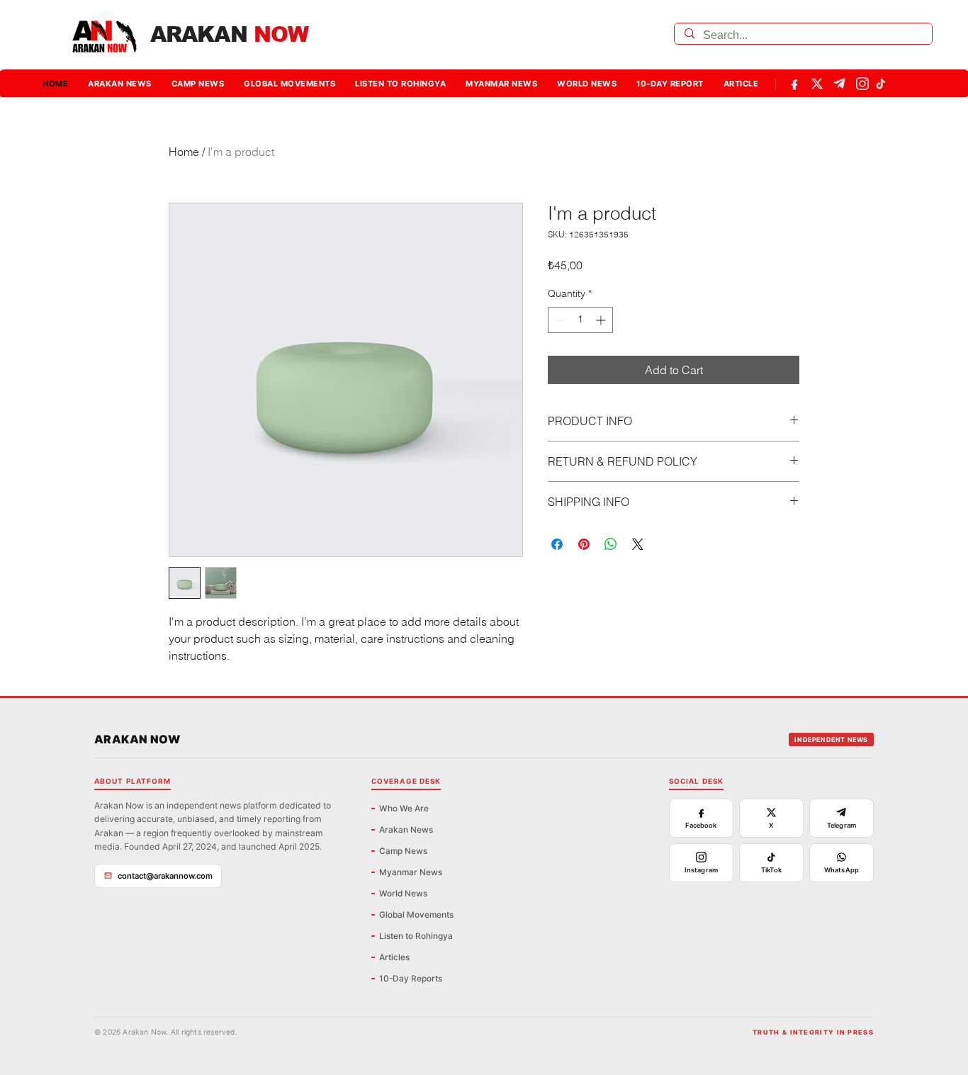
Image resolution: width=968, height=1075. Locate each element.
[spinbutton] (580, 320)
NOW (229, 34)
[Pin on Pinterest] (583, 544)
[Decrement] (559, 320)
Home (184, 152)
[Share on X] (637, 544)
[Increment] (602, 320)
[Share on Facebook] (556, 544)
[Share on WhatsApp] (610, 544)
